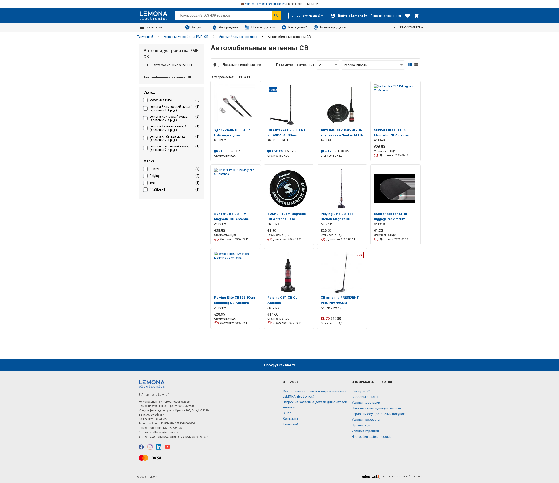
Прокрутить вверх (279, 365)
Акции (196, 27)
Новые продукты (333, 27)
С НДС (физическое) (306, 15)
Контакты (290, 419)
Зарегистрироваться (386, 15)
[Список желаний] (407, 15)
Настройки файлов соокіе (371, 437)
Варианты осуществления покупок (378, 414)
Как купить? (297, 27)
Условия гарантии (365, 431)
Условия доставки (366, 403)
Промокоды (361, 425)
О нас (287, 413)
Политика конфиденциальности (376, 408)
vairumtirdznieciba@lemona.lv (265, 3)
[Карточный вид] (409, 65)
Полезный (290, 424)
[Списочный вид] (415, 65)
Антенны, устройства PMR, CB (186, 37)
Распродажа (228, 27)
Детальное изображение (242, 65)
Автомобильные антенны (238, 37)
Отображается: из (231, 77)
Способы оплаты (365, 397)
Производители (263, 27)
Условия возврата (366, 420)
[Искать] (276, 15)
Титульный (145, 37)
